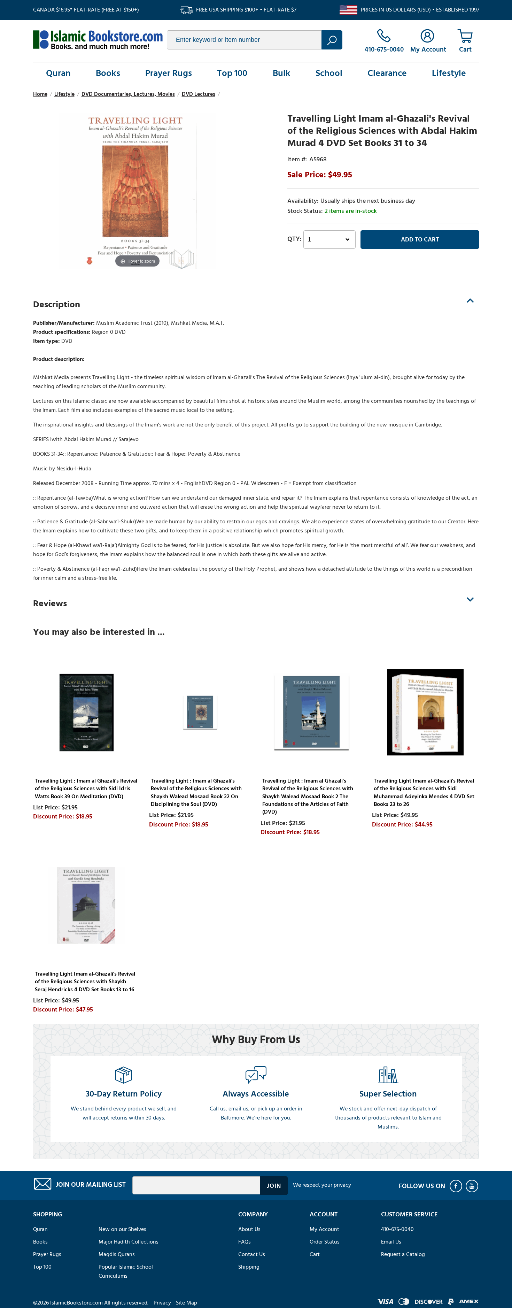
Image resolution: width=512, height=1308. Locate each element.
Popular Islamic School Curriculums (126, 1271)
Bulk (281, 73)
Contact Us (251, 1254)
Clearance (387, 73)
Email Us (391, 1241)
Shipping (248, 1266)
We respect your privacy (322, 1185)
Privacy (162, 1302)
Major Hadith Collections (128, 1241)
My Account (324, 1229)
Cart (315, 1254)
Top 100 (232, 73)
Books (108, 73)
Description (56, 304)
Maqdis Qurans (117, 1254)
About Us (249, 1229)
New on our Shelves (122, 1229)
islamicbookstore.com (98, 39)
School (329, 73)
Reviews (50, 603)
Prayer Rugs (168, 73)
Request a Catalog (403, 1254)
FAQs (244, 1241)
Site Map (186, 1302)
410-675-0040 (397, 1229)
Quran (58, 73)
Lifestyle (449, 73)
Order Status (325, 1241)
